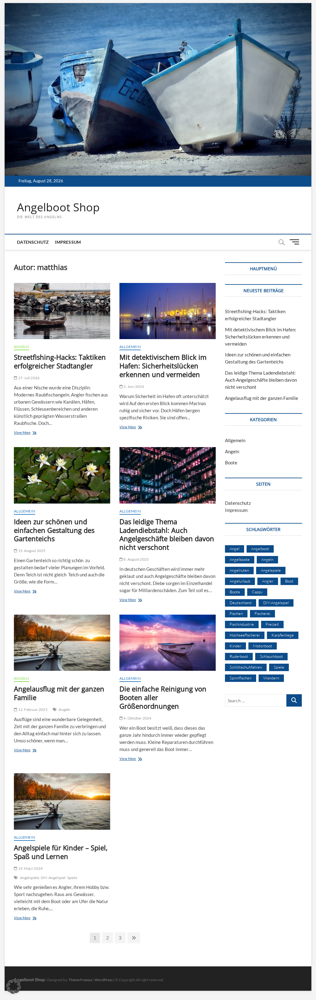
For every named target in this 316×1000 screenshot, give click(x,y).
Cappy (257, 591)
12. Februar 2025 (32, 709)
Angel (234, 548)
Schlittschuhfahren (246, 667)
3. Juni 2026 (133, 386)
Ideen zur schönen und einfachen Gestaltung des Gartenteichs (54, 530)
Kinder (235, 645)
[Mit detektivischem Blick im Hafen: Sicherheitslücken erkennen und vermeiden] (167, 311)
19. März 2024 (30, 868)
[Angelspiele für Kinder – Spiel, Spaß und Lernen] (62, 801)
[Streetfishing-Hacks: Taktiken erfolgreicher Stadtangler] (62, 311)
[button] (13, 986)
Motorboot (262, 645)
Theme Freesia (80, 979)
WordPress (103, 979)
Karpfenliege (283, 635)
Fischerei (262, 613)
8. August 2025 (136, 559)
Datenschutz (33, 242)
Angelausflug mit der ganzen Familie (59, 693)
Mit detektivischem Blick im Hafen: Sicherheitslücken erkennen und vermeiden (162, 365)
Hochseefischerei (245, 635)
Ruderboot (239, 656)
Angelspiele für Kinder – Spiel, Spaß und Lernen (61, 852)
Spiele (72, 877)
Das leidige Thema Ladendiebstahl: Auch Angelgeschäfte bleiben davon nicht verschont (166, 534)
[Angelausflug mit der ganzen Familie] (62, 643)
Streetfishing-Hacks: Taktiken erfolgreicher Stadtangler (60, 361)
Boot (289, 581)
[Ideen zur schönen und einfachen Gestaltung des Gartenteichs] (62, 475)
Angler (267, 581)
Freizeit (272, 624)
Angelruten (239, 570)
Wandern (271, 677)
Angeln (21, 346)
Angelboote (240, 559)
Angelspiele (29, 877)
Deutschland (241, 602)
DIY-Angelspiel (53, 877)
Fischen (236, 613)
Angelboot (260, 548)
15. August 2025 (31, 550)
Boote (231, 462)
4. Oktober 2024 (137, 718)
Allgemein (130, 346)
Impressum (68, 242)
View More (32, 433)
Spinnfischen (241, 677)
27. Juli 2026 (28, 378)
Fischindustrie (242, 624)
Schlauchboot (271, 656)
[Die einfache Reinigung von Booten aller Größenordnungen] (167, 643)
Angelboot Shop (58, 207)
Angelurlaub (240, 581)
